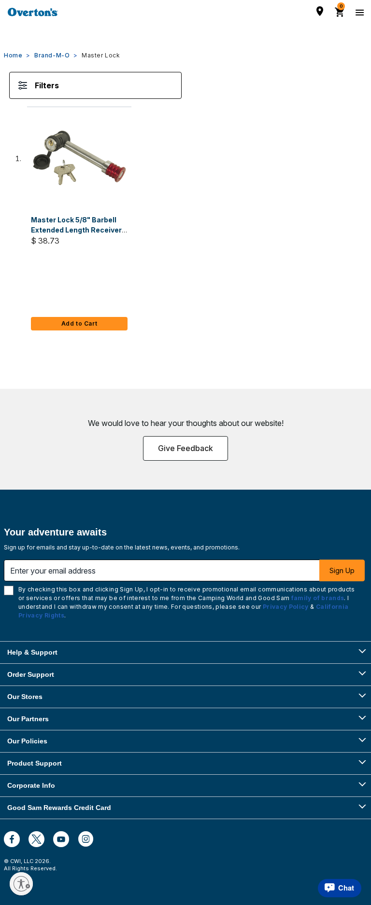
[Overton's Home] (33, 12)
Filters (47, 85)
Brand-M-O (52, 55)
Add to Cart (79, 323)
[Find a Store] (320, 11)
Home (13, 55)
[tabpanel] (185, 213)
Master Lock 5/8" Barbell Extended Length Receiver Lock (76, 230)
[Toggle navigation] (358, 12)
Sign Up (342, 570)
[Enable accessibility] (21, 883)
